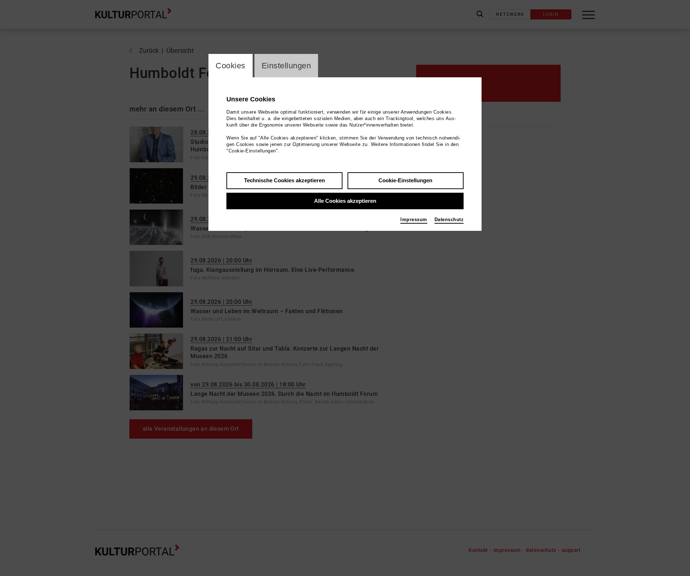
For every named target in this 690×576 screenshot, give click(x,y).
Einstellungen (286, 65)
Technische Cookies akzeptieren (284, 180)
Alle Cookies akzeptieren (345, 201)
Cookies (230, 65)
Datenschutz (449, 219)
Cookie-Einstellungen (405, 180)
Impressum (413, 219)
